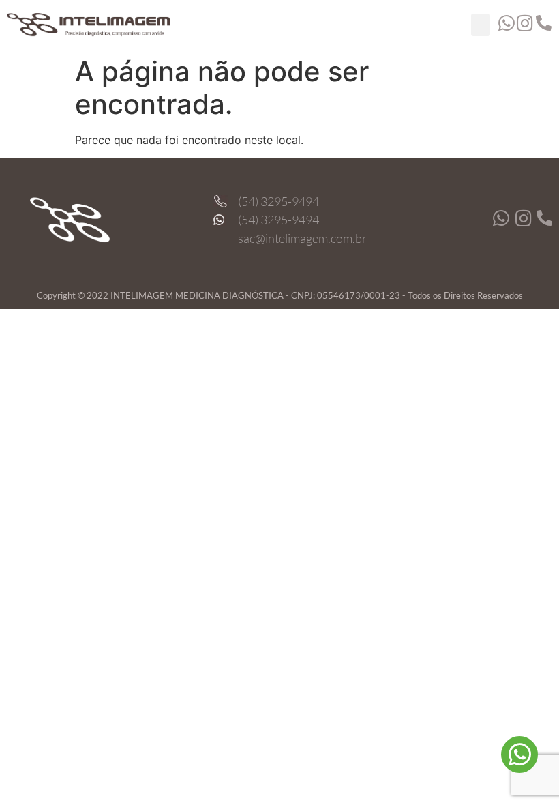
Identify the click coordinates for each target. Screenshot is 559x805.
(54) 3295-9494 (278, 201)
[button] (480, 25)
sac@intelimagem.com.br (302, 238)
